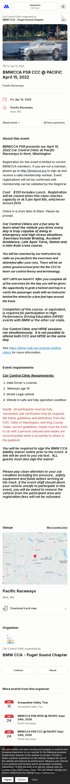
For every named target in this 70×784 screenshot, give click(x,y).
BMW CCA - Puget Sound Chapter (23, 19)
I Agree (8, 779)
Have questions (56, 122)
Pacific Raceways (13, 85)
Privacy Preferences (44, 772)
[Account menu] (63, 6)
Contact (18, 670)
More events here (57, 527)
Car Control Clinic (12, 16)
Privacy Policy (29, 769)
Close (34, 779)
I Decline (21, 779)
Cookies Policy (9, 769)
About (52, 670)
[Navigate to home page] (6, 6)
